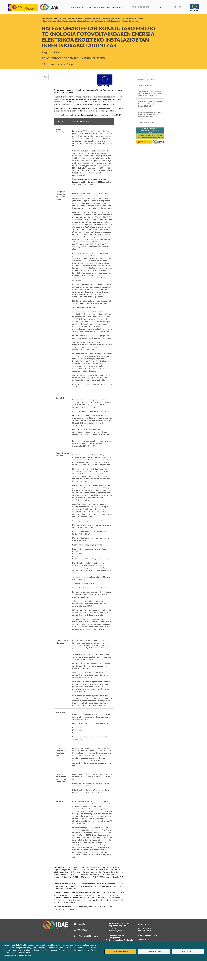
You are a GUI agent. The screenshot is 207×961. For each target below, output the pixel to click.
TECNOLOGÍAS (143, 940)
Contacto (81, 924)
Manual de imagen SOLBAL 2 (147, 122)
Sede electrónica (87, 7)
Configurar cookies (120, 951)
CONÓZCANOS (143, 924)
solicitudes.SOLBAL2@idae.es (65, 909)
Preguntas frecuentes (145, 85)
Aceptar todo (188, 951)
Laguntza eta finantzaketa (56, 18)
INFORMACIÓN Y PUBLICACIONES (144, 930)
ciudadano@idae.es (61, 877)
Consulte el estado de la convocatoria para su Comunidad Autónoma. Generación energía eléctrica (150, 114)
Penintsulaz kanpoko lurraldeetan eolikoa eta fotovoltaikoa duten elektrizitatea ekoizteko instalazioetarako (105, 18)
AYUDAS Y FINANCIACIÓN (147, 935)
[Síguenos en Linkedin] (136, 7)
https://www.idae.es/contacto (89, 875)
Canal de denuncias (99, 7)
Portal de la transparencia (114, 7)
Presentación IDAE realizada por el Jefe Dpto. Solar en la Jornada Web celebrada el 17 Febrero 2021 (149, 93)
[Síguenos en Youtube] (141, 7)
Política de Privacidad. (25, 955)
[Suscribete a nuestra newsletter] (147, 7)
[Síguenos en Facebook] (138, 7)
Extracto (81, 168)
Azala (44, 18)
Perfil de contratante (74, 7)
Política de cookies (10, 955)
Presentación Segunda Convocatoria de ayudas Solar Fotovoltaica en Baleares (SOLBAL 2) (150, 104)
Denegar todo (154, 951)
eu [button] (160, 7)
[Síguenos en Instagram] (144, 7)
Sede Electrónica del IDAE (108, 108)
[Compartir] (45, 77)
